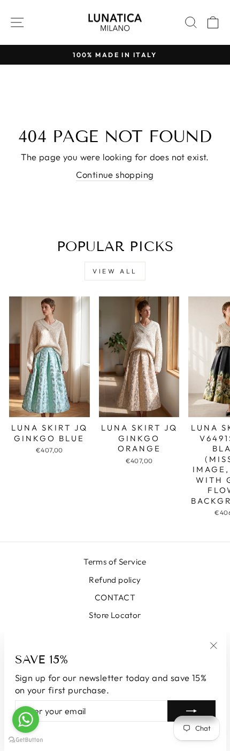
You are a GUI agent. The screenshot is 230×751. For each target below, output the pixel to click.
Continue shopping (115, 174)
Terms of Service (115, 562)
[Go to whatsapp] (25, 719)
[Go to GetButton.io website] (26, 740)
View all (115, 271)
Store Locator (115, 615)
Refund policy (115, 580)
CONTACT (115, 597)
